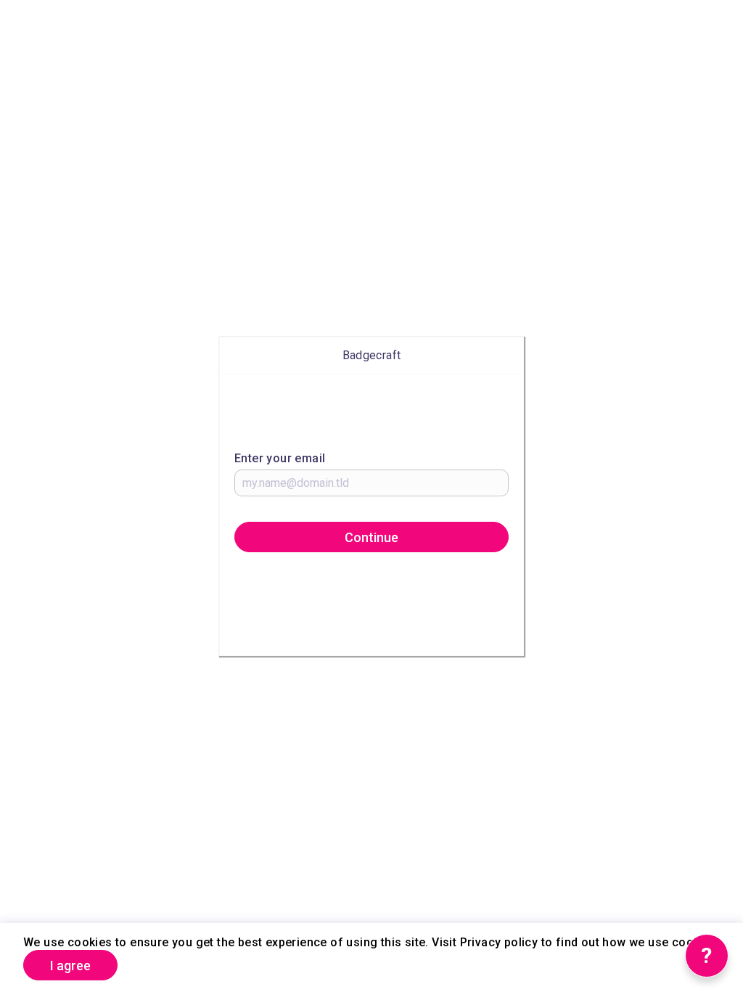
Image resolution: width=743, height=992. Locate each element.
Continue (371, 537)
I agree (70, 965)
